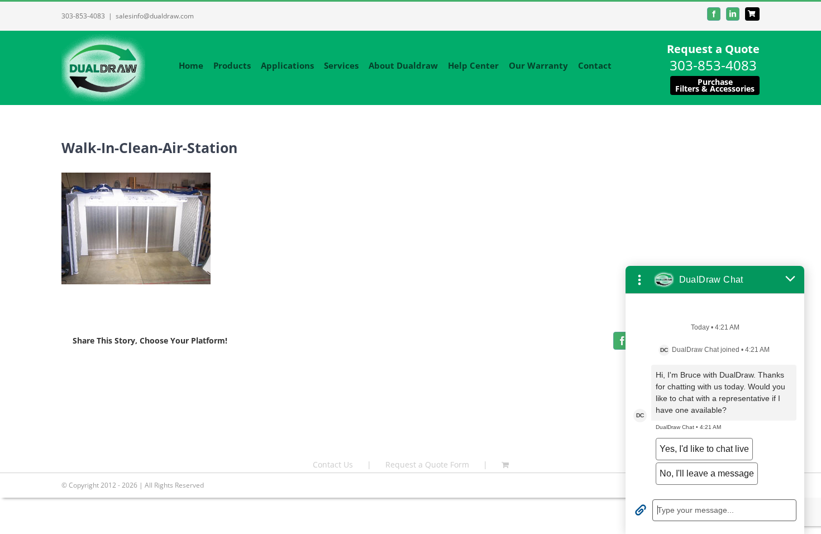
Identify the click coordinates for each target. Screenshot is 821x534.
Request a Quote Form (427, 464)
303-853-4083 (83, 16)
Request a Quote (713, 48)
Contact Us (333, 464)
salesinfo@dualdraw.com (155, 16)
